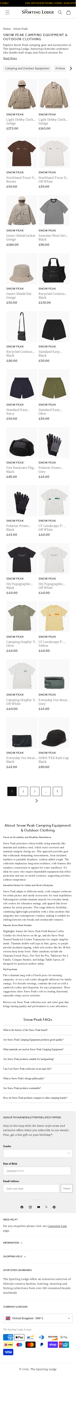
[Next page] (35, 800)
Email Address (11, 1181)
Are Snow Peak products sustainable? (22, 1088)
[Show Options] (69, 1153)
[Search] (60, 12)
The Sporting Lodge (44, 1369)
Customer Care (57, 1226)
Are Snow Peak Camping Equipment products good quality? (33, 1039)
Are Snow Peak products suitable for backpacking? (28, 1059)
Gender (7, 1146)
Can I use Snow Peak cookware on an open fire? (27, 1068)
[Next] (70, 68)
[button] (7, 12)
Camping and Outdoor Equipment (27, 68)
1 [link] (12, 791)
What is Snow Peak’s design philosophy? (23, 1078)
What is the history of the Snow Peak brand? (25, 1030)
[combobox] (36, 1153)
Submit (66, 1188)
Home (7, 28)
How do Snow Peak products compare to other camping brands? (35, 1097)
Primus (60, 68)
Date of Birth (10, 1163)
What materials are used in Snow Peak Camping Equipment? (33, 1049)
